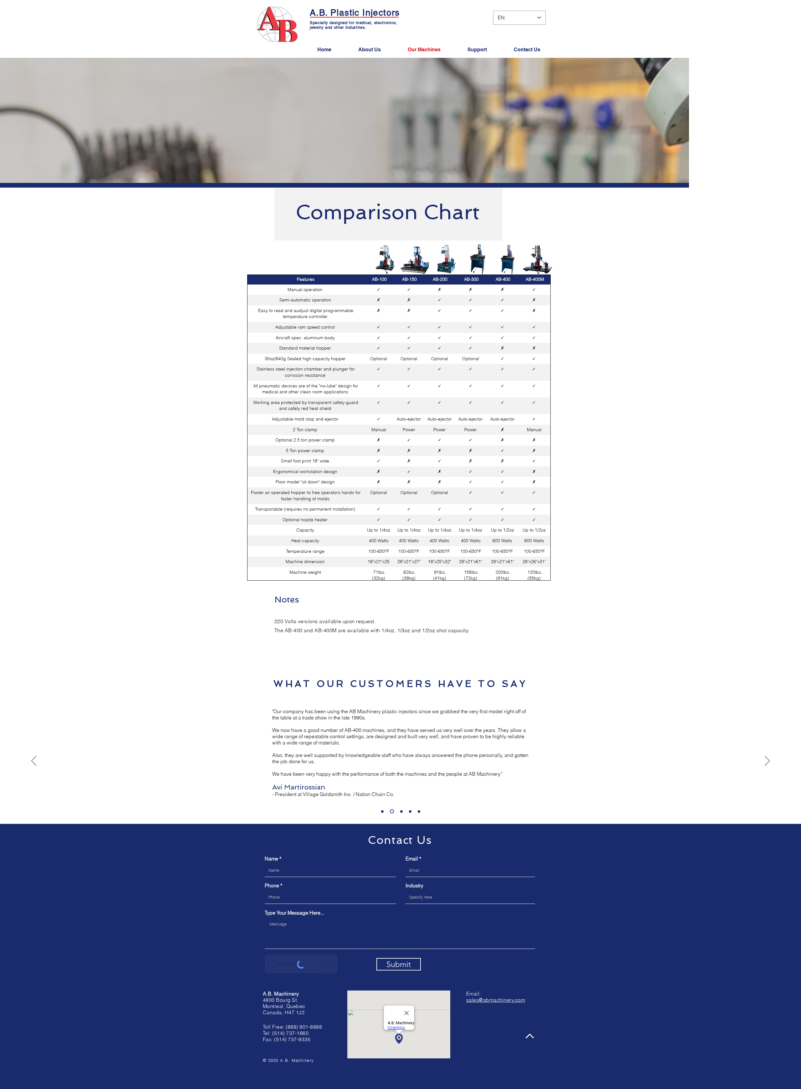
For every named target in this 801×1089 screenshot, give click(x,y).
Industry (414, 885)
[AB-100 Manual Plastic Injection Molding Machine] (385, 259)
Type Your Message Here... (294, 912)
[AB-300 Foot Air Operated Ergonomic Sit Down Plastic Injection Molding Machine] (477, 259)
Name (271, 858)
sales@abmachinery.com (495, 1000)
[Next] (767, 761)
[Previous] (33, 761)
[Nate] (419, 811)
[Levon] (391, 811)
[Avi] (382, 811)
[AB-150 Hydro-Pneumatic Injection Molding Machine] (415, 260)
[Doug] (410, 811)
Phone (272, 885)
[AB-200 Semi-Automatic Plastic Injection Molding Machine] (446, 259)
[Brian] (401, 811)
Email (412, 858)
